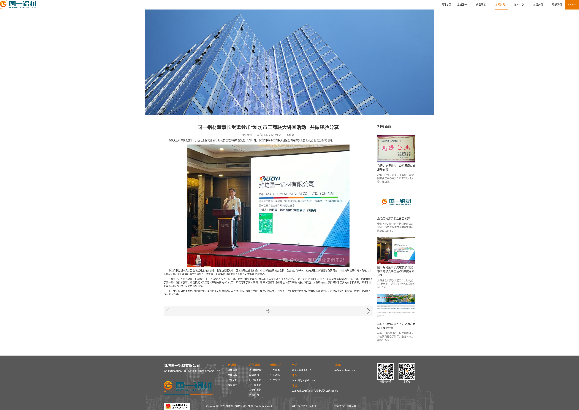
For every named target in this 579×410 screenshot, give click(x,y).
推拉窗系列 (255, 380)
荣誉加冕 (232, 385)
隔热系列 (254, 395)
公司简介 (232, 370)
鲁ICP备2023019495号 (304, 406)
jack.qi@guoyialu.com (303, 380)
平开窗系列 (255, 385)
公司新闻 (275, 370)
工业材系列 (255, 390)
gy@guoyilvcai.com (344, 370)
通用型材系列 (256, 370)
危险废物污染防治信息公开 (393, 218)
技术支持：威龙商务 (345, 406)
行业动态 (275, 375)
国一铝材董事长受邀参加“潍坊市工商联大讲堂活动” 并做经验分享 (395, 271)
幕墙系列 (254, 375)
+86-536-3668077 (301, 370)
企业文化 (232, 380)
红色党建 (275, 380)
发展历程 (232, 375)
